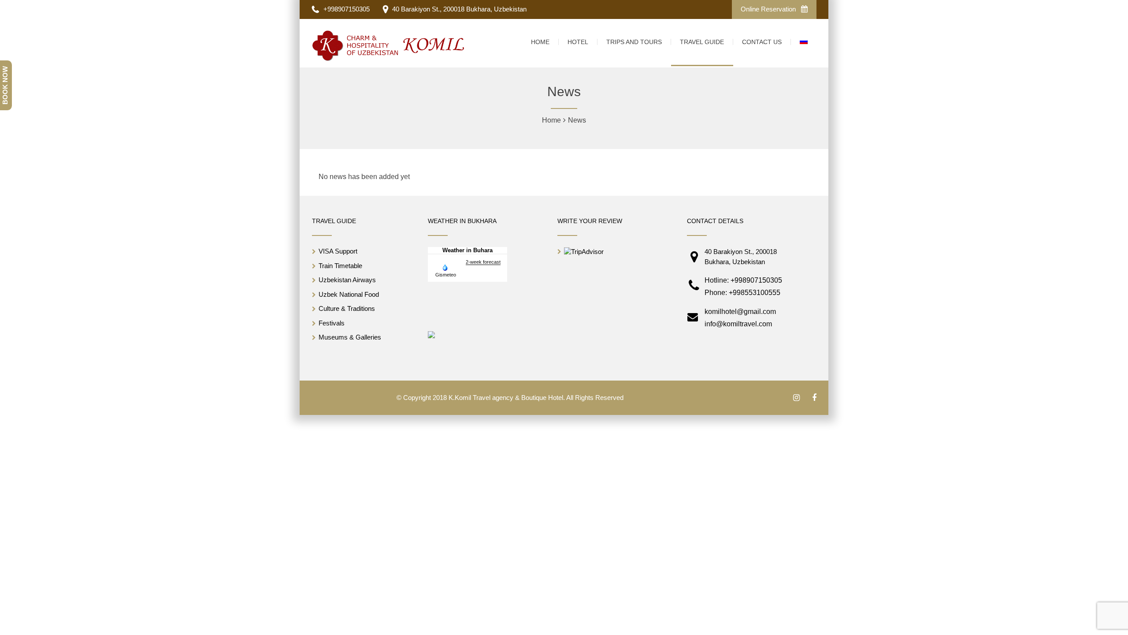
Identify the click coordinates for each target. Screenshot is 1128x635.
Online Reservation (769, 9)
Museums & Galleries (350, 337)
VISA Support (338, 251)
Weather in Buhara (467, 250)
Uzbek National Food (349, 294)
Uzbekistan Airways (347, 280)
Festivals (332, 323)
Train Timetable (340, 265)
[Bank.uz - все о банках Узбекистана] (431, 334)
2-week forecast (483, 262)
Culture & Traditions (347, 308)
